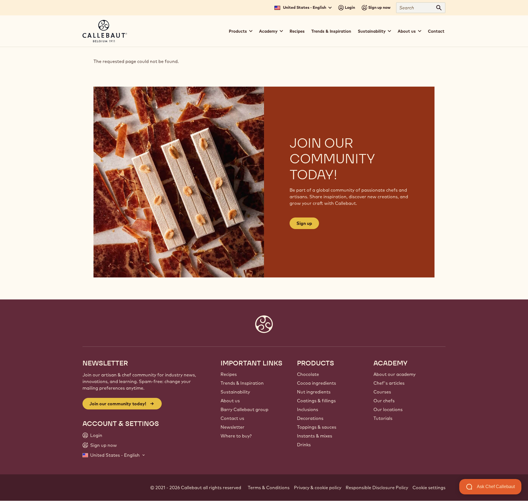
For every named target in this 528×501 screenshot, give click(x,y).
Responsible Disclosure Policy (377, 487)
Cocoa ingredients (316, 383)
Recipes (297, 31)
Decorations (310, 418)
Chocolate (308, 374)
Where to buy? (236, 436)
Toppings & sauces (316, 427)
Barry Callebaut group (244, 409)
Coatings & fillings (316, 400)
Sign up (304, 223)
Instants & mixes (314, 436)
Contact (436, 31)
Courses (382, 392)
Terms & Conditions (269, 487)
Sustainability (235, 392)
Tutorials (382, 418)
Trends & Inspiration (331, 31)
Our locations (388, 409)
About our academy (394, 374)
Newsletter (232, 427)
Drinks (304, 444)
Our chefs (384, 400)
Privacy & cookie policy (317, 487)
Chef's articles (389, 383)
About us (230, 400)
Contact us (232, 418)
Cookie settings (429, 487)
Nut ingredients (314, 392)
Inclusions (307, 409)
